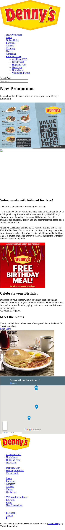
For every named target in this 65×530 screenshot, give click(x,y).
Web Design (54, 523)
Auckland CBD (19, 59)
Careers (9, 51)
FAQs (9, 502)
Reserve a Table (13, 56)
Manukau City (13, 467)
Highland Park (19, 64)
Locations (10, 43)
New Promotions (14, 34)
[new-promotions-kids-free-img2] (32, 151)
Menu (9, 37)
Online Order (12, 40)
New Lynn (17, 67)
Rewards (10, 500)
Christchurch (18, 62)
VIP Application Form (16, 497)
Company (10, 48)
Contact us (11, 53)
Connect (10, 45)
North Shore (18, 70)
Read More (5, 329)
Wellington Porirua (21, 73)
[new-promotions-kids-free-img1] (32, 147)
